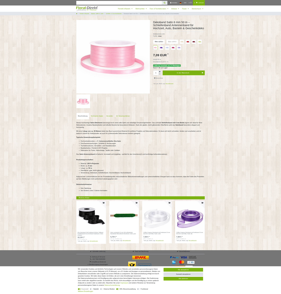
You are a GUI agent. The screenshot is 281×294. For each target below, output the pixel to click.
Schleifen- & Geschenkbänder (113, 13)
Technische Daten (97, 116)
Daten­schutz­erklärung (112, 285)
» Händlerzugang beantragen (97, 264)
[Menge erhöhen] (159, 71)
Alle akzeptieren (183, 270)
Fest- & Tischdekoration (158, 9)
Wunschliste (159, 78)
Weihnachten (140, 9)
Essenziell (84, 289)
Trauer (184, 9)
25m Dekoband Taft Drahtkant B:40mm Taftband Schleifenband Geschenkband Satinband (90, 234)
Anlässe (174, 9)
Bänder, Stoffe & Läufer (97, 13)
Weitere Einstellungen (85, 291)
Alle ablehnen (183, 278)
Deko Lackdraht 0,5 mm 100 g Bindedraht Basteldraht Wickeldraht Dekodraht (123, 233)
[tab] (82, 116)
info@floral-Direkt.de (98, 262)
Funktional (144, 289)
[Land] (180, 2)
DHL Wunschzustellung (128, 289)
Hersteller (109, 116)
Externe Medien (109, 289)
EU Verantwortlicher (123, 116)
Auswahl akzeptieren (183, 274)
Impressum (124, 283)
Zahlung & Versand (98, 257)
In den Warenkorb (183, 73)
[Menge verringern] (159, 74)
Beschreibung (82, 116)
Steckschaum (197, 9)
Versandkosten (169, 83)
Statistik (96, 289)
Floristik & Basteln (124, 9)
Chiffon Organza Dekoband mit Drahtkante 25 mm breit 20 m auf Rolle (156, 233)
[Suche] (164, 3)
